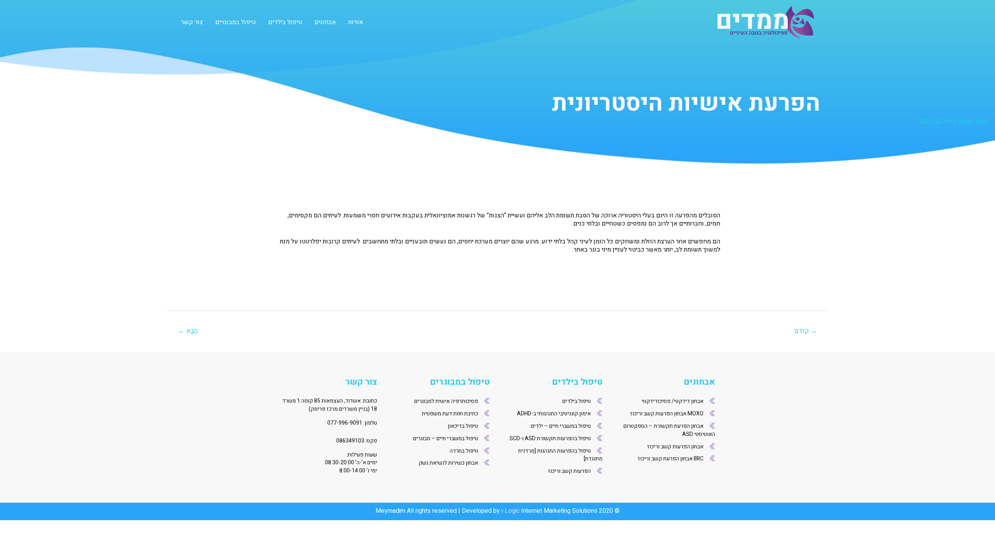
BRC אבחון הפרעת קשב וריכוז (670, 459)
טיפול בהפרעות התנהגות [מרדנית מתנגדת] (560, 455)
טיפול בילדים (285, 22)
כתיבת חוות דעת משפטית (450, 414)
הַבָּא (188, 331)
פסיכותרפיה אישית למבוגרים (446, 401)
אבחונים (325, 22)
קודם (805, 331)
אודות (355, 22)
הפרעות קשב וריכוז (569, 471)
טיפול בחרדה (464, 451)
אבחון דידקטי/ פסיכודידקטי (672, 401)
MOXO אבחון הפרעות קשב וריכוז (666, 414)
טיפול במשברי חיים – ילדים (561, 426)
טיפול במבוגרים (235, 22)
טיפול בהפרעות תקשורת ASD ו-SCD (550, 438)
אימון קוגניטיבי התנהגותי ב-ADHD (554, 414)
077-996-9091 (344, 423)
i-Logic (510, 511)
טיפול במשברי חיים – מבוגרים (445, 438)
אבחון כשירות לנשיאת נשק (448, 463)
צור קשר (192, 22)
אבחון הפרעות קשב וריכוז (675, 447)
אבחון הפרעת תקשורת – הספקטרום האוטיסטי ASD (669, 430)
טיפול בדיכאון (463, 426)
